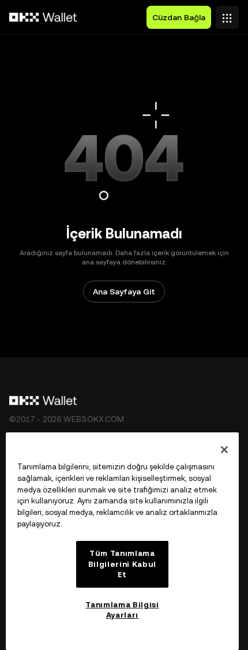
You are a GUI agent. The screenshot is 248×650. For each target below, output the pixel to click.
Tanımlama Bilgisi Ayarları (122, 609)
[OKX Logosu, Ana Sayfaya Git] (43, 17)
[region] (122, 541)
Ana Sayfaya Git (124, 291)
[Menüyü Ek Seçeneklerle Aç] (227, 14)
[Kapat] (224, 449)
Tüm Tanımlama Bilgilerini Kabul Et (122, 564)
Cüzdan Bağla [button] (178, 17)
